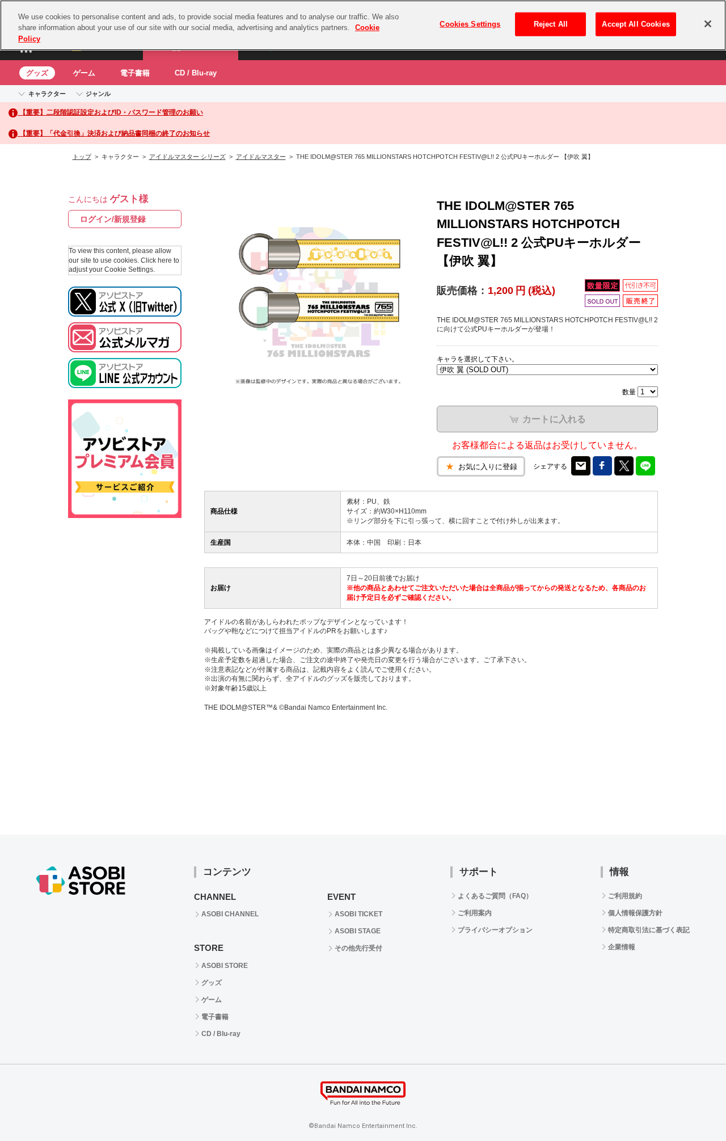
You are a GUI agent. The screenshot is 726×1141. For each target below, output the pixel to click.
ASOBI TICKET (358, 914)
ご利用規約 (625, 896)
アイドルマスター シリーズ (187, 156)
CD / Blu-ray (196, 73)
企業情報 (621, 947)
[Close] (707, 23)
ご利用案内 (475, 913)
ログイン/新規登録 (113, 219)
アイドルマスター (261, 156)
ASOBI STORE (224, 966)
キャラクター (47, 93)
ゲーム (84, 73)
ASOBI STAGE (358, 931)
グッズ (37, 73)
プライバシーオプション (495, 930)
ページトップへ (689, 1104)
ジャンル (98, 93)
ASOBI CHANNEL (230, 914)
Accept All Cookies (635, 24)
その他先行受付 (358, 948)
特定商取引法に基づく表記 (649, 930)
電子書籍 (135, 73)
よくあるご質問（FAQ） (495, 896)
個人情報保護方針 (635, 913)
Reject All (551, 24)
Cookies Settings (470, 24)
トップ (82, 156)
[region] (363, 25)
